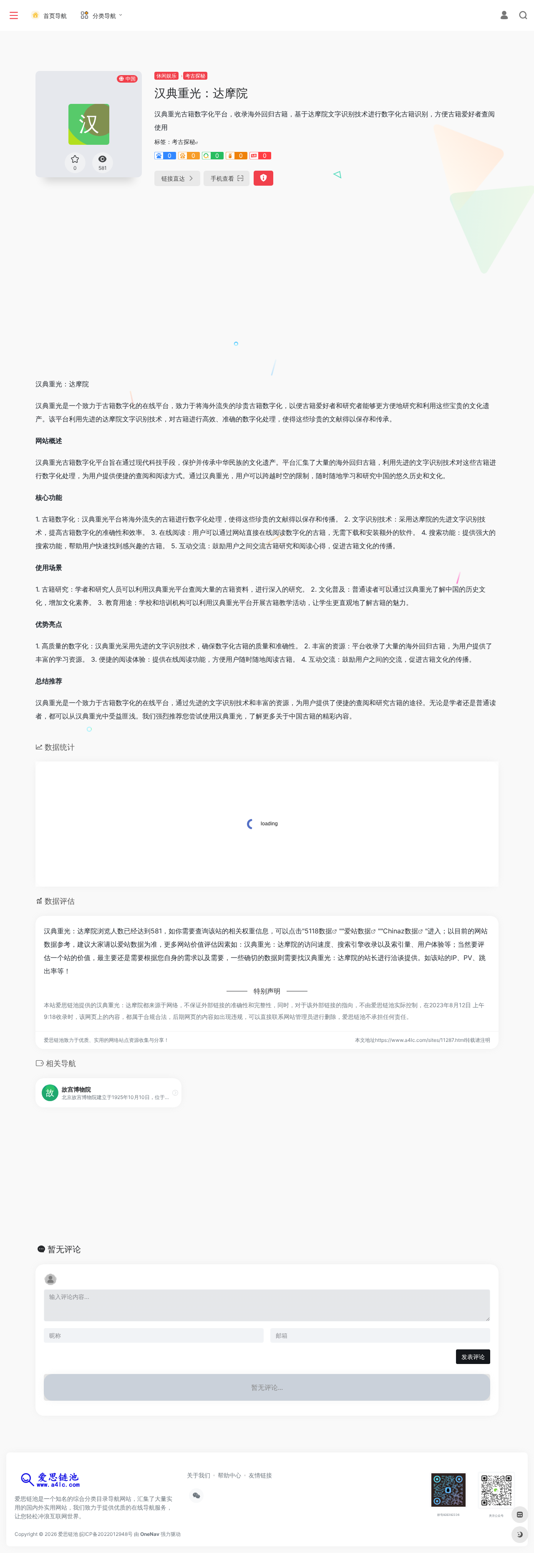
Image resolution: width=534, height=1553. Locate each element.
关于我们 (198, 1475)
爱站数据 (357, 931)
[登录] (504, 16)
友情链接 (260, 1475)
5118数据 (318, 931)
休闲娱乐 (166, 76)
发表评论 (473, 1356)
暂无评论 (64, 1249)
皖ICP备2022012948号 (106, 1534)
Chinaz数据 (400, 931)
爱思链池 (68, 1534)
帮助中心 (229, 1475)
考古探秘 (195, 76)
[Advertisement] (267, 308)
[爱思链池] (52, 1481)
